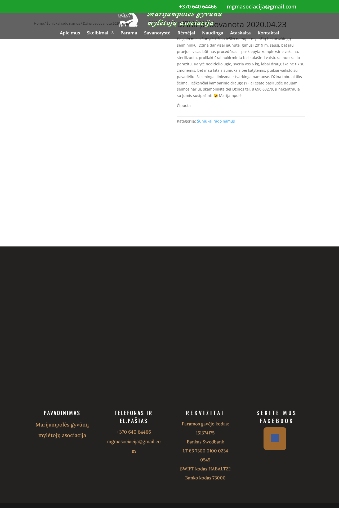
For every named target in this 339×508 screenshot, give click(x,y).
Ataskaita (240, 33)
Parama (129, 33)
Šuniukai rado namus (216, 121)
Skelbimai (97, 33)
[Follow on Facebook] (275, 438)
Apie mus (70, 33)
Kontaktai (268, 33)
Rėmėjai (186, 33)
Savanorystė (157, 33)
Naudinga (212, 33)
